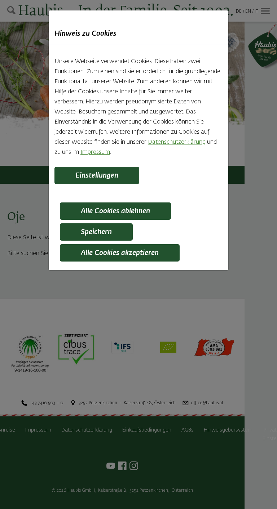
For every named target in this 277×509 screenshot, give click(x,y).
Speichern (96, 232)
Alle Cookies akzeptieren (120, 252)
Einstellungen (96, 175)
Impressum (95, 152)
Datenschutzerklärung (177, 142)
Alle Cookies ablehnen (115, 211)
